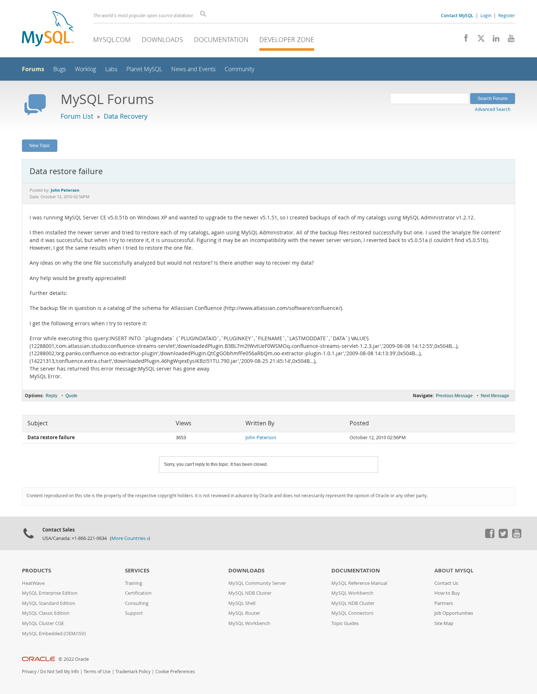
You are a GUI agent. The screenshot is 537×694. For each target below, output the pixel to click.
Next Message (495, 395)
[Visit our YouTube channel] (508, 40)
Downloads (162, 39)
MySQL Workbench (249, 623)
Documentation (221, 39)
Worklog (85, 69)
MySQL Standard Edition (48, 603)
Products (36, 570)
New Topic (39, 145)
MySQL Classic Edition (45, 613)
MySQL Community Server (257, 583)
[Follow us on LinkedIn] (493, 40)
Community (239, 69)
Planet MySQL (144, 69)
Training (133, 583)
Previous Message (454, 395)
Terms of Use (97, 671)
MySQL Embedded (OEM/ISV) (54, 633)
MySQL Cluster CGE (43, 623)
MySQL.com (112, 39)
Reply (51, 395)
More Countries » (130, 538)
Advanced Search (492, 109)
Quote (71, 395)
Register (506, 15)
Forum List (77, 116)
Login (485, 15)
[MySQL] (47, 29)
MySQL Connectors (352, 613)
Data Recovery (126, 116)
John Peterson (260, 437)
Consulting (136, 603)
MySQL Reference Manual (359, 583)
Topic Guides (345, 623)
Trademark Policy (133, 671)
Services (137, 570)
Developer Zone (286, 39)
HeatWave (33, 583)
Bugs (59, 69)
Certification (138, 593)
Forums (33, 69)
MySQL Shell (241, 603)
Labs (111, 69)
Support (134, 613)
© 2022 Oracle (73, 659)
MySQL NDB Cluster (249, 593)
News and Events (193, 69)
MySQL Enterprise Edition (49, 593)
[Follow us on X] (478, 40)
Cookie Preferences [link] (175, 671)
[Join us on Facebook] (463, 40)
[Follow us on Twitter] (503, 536)
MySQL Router (244, 613)
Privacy (29, 671)
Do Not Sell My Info (59, 671)
